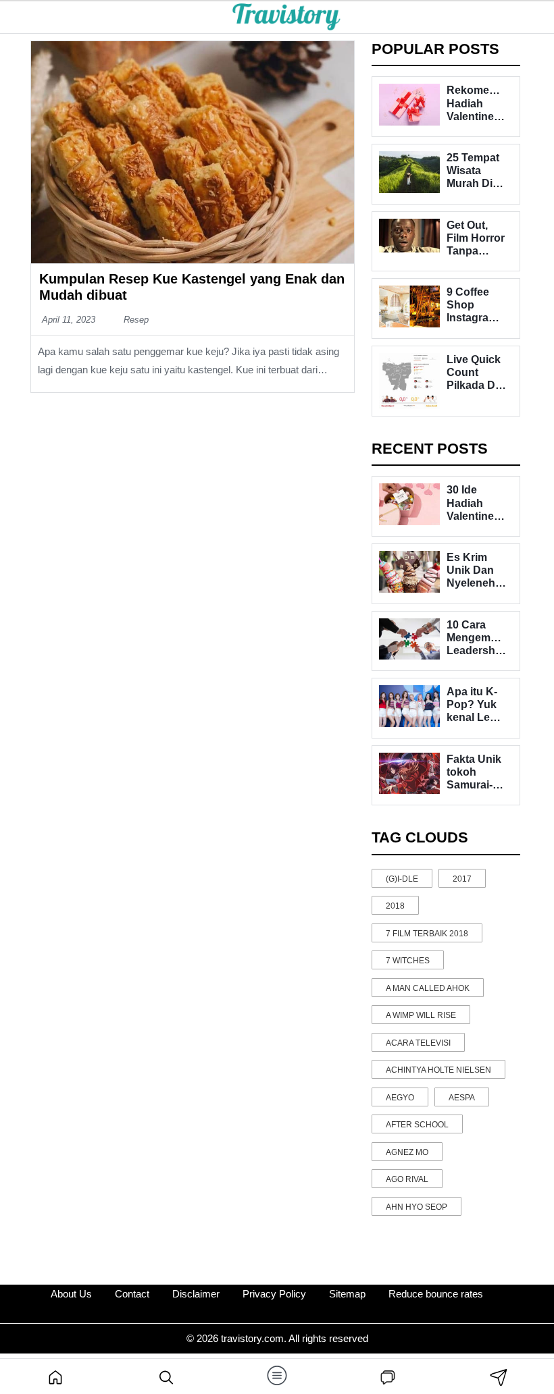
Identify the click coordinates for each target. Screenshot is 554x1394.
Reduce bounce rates (435, 1293)
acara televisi (418, 1043)
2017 (462, 879)
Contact (132, 1293)
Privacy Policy (274, 1293)
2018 (395, 906)
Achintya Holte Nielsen (438, 1070)
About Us (71, 1293)
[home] (55, 1376)
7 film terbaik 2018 (427, 933)
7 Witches (408, 960)
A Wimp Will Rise (421, 1015)
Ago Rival (407, 1179)
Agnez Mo (407, 1152)
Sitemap (347, 1293)
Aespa (462, 1097)
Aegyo (400, 1097)
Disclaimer (196, 1293)
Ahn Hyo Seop (416, 1207)
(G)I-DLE (402, 879)
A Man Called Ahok (428, 988)
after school (417, 1124)
